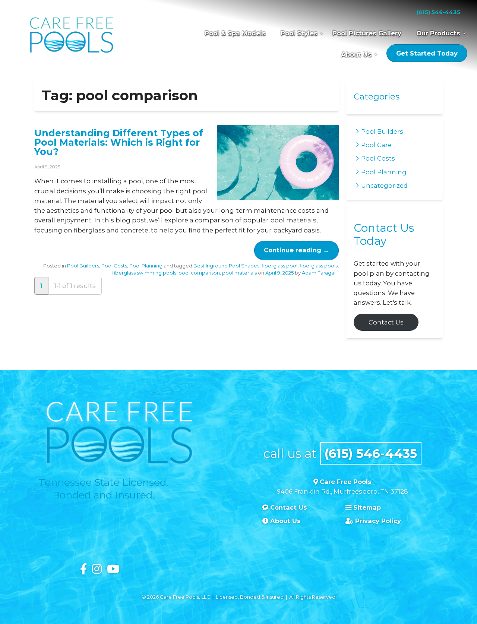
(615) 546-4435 (438, 12)
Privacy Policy (377, 521)
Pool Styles (299, 33)
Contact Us (386, 322)
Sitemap (366, 507)
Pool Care (376, 145)
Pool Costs (114, 266)
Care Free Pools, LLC (71, 36)
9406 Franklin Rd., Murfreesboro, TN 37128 (342, 491)
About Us (356, 54)
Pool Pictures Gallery (366, 33)
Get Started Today (427, 53)
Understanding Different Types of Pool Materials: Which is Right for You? (118, 142)
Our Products (438, 33)
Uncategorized (384, 185)
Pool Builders (83, 266)
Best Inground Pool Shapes (226, 266)
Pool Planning (145, 266)
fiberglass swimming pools (144, 273)
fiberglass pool (279, 266)
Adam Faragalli (320, 273)
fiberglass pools (319, 266)
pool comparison (199, 273)
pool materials (239, 273)
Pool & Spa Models (235, 33)
